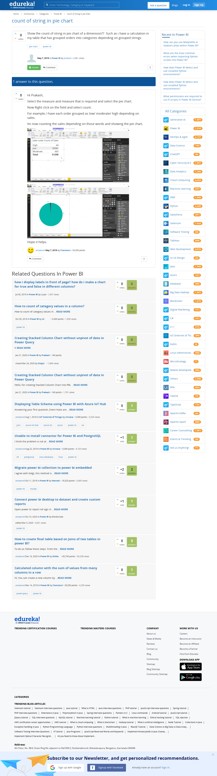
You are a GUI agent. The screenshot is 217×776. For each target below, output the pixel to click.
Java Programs (73, 731)
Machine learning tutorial (88, 717)
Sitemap (151, 664)
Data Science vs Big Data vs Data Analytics (169, 726)
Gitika (55, 556)
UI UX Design (177, 257)
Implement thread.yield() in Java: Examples (146, 731)
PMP (172, 197)
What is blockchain (106, 722)
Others (174, 378)
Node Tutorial (174, 722)
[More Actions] (150, 67)
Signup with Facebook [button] (110, 767)
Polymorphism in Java (73, 713)
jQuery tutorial (21, 717)
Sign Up (198, 4)
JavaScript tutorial (179, 713)
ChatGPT (175, 154)
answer (35, 67)
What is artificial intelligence (151, 722)
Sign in (166, 767)
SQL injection (182, 717)
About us (151, 633)
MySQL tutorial (66, 717)
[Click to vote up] (15, 33)
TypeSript (175, 404)
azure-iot (48, 425)
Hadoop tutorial (126, 722)
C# (171, 318)
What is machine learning (134, 717)
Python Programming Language (58, 726)
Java (172, 266)
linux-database (46, 457)
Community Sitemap (157, 674)
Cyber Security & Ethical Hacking (182, 162)
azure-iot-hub (32, 425)
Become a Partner (189, 648)
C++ (172, 326)
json (18, 425)
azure (60, 425)
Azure (173, 275)
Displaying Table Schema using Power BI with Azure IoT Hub (60, 404)
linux (60, 457)
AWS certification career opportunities (32, 722)
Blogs (175, 5)
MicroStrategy (178, 361)
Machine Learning (180, 188)
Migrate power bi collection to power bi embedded (53, 468)
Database (175, 283)
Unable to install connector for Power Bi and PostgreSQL (58, 436)
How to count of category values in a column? (49, 306)
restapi (33, 488)
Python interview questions (89, 726)
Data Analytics (178, 171)
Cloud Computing (180, 180)
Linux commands (140, 713)
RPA (172, 387)
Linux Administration (182, 352)
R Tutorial (58, 731)
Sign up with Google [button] (69, 767)
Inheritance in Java (49, 713)
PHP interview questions (25, 713)
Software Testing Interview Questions (32, 731)
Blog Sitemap (153, 669)
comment (50, 67)
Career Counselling (181, 430)
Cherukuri (65, 250)
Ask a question (158, 5)
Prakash (46, 355)
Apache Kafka (178, 413)
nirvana (69, 417)
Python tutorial (111, 717)
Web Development (180, 249)
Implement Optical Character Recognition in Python (33, 736)
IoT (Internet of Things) (50, 417)
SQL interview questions (43, 717)
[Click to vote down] (15, 38)
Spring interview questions (99, 713)
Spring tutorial (179, 708)
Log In (186, 4)
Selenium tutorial (22, 708)
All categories (176, 111)
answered (40, 250)
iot (83, 425)
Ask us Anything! (179, 447)
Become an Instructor (191, 638)
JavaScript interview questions (155, 708)
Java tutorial (71, 708)
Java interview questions (110, 708)
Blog (149, 653)
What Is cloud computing (81, 722)
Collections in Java (193, 722)
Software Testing (179, 231)
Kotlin (173, 344)
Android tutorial (159, 713)
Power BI (56, 58)
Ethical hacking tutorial (161, 717)
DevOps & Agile (179, 136)
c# (17, 457)
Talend (174, 395)
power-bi (47, 46)
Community (153, 659)
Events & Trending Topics (182, 439)
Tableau (174, 240)
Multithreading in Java (116, 726)
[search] (47, 4)
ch (43, 319)
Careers (183, 633)
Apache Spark (178, 421)
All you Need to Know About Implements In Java (76, 736)
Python (174, 206)
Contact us (152, 648)
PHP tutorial (131, 708)
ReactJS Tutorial (138, 726)
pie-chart (33, 46)
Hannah (56, 480)
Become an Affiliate (189, 643)
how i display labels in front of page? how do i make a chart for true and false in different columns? (60, 284)
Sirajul (41, 363)
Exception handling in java (26, 726)
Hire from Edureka (189, 653)
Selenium (175, 223)
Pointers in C (122, 713)
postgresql (29, 457)
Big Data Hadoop (179, 292)
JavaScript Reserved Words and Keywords (103, 731)
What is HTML (88, 708)
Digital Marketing (180, 309)
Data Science (177, 145)
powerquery (22, 593)
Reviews (151, 643)
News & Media (154, 638)
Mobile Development (182, 370)
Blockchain (176, 301)
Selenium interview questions (48, 708)
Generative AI (177, 119)
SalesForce (176, 214)
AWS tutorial (60, 722)
